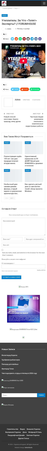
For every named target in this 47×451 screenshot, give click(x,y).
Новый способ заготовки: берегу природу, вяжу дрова (12, 119)
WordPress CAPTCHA (41, 270)
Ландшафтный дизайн (16, 435)
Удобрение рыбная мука (11, 360)
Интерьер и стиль (35, 432)
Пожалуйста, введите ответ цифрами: (14, 259)
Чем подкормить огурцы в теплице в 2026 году (19, 373)
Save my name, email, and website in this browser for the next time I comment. (23, 254)
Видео (4, 15)
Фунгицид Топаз (8, 369)
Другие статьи (23, 438)
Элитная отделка (32, 435)
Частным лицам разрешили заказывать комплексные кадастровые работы (34, 121)
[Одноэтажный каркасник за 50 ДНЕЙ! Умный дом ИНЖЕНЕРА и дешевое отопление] (34, 147)
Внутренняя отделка (13, 432)
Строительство (12, 429)
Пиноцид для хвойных (10, 364)
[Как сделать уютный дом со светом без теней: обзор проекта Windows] (34, 175)
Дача (25, 432)
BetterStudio (28, 447)
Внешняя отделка (33, 429)
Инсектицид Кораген (9, 355)
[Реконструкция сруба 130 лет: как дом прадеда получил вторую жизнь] (13, 147)
